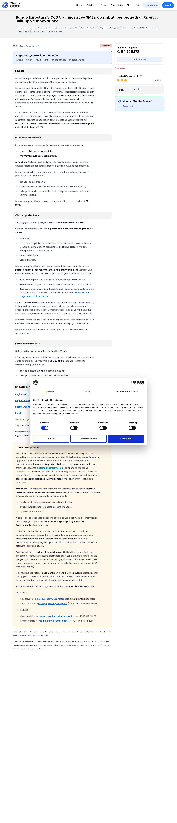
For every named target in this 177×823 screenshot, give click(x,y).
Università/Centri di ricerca (145, 28)
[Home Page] (14, 5)
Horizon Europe (55, 31)
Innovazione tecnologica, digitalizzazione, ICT (57, 28)
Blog (129, 5)
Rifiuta (51, 438)
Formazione (117, 5)
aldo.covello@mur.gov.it (48, 598)
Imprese (126, 28)
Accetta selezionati (88, 438)
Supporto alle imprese (109, 28)
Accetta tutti (125, 438)
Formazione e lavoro (25, 28)
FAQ (137, 5)
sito (94, 457)
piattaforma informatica (50, 467)
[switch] (74, 428)
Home (79, 5)
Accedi (168, 5)
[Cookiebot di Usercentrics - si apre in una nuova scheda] (132, 383)
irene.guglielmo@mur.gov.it (52, 603)
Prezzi (104, 5)
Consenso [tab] (49, 391)
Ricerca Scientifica (88, 28)
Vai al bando (140, 59)
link (27, 333)
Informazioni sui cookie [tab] (127, 391)
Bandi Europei (23, 31)
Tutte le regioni (39, 31)
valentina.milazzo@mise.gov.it (56, 616)
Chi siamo (91, 5)
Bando (18, 413)
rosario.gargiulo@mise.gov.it (54, 620)
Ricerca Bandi (151, 5)
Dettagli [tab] (88, 391)
